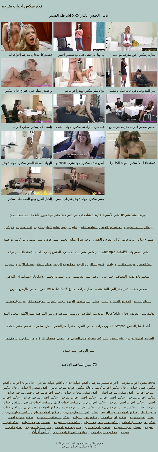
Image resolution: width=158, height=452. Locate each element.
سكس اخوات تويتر (94, 402)
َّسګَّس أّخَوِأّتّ (40, 432)
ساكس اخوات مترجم (142, 397)
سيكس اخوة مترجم (97, 427)
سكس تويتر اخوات (85, 417)
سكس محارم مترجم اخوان (101, 422)
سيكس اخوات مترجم (127, 427)
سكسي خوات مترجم (66, 422)
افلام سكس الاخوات (34, 387)
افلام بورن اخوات (24, 382)
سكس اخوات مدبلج (46, 412)
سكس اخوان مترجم (17, 412)
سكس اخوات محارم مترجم (80, 412)
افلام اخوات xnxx (77, 382)
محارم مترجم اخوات (104, 432)
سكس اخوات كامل (66, 402)
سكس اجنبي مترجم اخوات (40, 397)
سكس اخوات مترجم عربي (41, 407)
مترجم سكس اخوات (68, 427)
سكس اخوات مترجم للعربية (119, 412)
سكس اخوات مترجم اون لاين (117, 407)
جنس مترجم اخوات (19, 392)
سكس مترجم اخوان (20, 417)
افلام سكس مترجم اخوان (117, 392)
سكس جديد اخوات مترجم (53, 417)
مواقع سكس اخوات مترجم (70, 432)
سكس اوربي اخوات (113, 417)
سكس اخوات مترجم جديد (78, 407)
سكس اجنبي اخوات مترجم (79, 397)
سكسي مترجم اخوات (36, 422)
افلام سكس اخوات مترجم (22, 6)
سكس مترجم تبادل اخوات (139, 422)
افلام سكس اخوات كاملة (111, 387)
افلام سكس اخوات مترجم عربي (71, 387)
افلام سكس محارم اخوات (80, 392)
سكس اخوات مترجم (37, 402)
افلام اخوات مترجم (50, 382)
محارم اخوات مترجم (38, 427)
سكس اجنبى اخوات (112, 397)
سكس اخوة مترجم (142, 417)
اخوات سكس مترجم (105, 382)
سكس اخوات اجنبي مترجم (126, 402)
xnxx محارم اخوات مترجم (138, 382)
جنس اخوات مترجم (48, 392)
